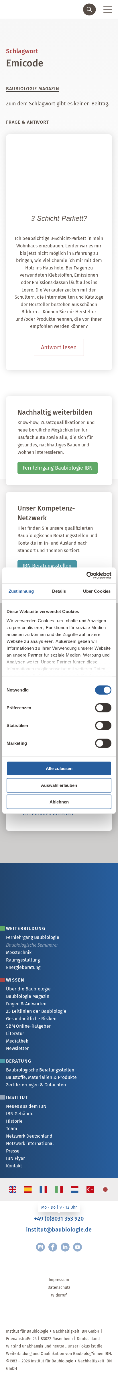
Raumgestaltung (23, 960)
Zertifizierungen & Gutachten (36, 1085)
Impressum (59, 1279)
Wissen (15, 980)
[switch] (103, 707)
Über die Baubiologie (28, 989)
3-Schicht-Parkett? (59, 218)
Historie (14, 1121)
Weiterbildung (26, 928)
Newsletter (17, 1048)
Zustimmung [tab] (21, 591)
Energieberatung (23, 967)
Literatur (15, 1033)
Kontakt (14, 1166)
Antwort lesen (59, 347)
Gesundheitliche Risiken (31, 1018)
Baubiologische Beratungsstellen (40, 1070)
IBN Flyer (15, 1158)
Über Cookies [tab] (97, 591)
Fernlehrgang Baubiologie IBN (58, 468)
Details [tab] (59, 591)
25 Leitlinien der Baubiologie (36, 1011)
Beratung (19, 1061)
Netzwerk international (30, 1143)
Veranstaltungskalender (45, 882)
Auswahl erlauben (59, 785)
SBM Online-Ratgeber (28, 1026)
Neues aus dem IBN (26, 1106)
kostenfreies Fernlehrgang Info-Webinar (63, 865)
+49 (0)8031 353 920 (59, 1218)
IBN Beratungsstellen (47, 566)
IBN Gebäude (20, 1113)
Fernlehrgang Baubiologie (32, 937)
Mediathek (17, 1041)
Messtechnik (19, 952)
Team (11, 1128)
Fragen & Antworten (26, 1003)
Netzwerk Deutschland (29, 1136)
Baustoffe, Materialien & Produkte (41, 1077)
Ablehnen (59, 801)
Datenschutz (59, 1287)
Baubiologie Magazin (27, 996)
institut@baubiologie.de (59, 1229)
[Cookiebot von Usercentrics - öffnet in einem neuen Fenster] (86, 575)
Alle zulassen (59, 768)
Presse (12, 1151)
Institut (17, 1097)
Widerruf (59, 1295)
